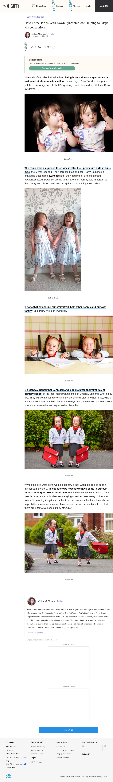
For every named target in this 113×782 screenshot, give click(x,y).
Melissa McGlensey (39, 34)
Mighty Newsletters (64, 754)
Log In (88, 6)
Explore (59, 6)
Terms (105, 776)
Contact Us (61, 747)
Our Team (9, 750)
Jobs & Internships (12, 754)
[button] (52, 34)
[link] (11, 6)
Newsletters (41, 6)
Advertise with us (37, 754)
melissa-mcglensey (35, 632)
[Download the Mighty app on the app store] (92, 748)
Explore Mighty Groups (65, 750)
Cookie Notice (11, 767)
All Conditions (36, 762)
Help (7, 761)
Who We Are (10, 747)
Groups (76, 6)
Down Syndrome (34, 16)
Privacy (99, 776)
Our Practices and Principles (16, 757)
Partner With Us (37, 750)
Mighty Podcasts (63, 757)
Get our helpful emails (52, 68)
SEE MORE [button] (68, 730)
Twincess (54, 175)
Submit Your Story (38, 747)
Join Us (104, 5)
